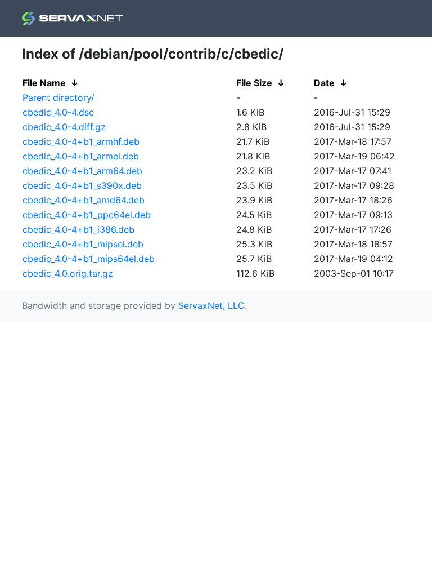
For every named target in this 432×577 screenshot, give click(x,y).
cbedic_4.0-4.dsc (58, 112)
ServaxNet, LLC (211, 305)
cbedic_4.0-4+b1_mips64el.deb (88, 258)
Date (324, 82)
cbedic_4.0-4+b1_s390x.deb (82, 185)
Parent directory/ (58, 97)
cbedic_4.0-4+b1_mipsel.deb (82, 244)
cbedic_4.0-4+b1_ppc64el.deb (86, 214)
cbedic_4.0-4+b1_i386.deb (78, 229)
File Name (44, 82)
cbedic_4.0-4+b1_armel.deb (80, 156)
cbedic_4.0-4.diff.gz (64, 126)
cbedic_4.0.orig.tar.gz (67, 273)
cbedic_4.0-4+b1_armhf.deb (81, 141)
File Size (254, 82)
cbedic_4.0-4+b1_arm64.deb (82, 170)
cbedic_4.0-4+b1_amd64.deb (83, 200)
